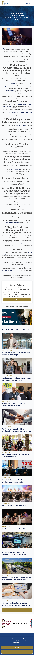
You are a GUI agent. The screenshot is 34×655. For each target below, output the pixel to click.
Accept (17, 647)
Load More (17, 610)
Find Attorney (17, 299)
